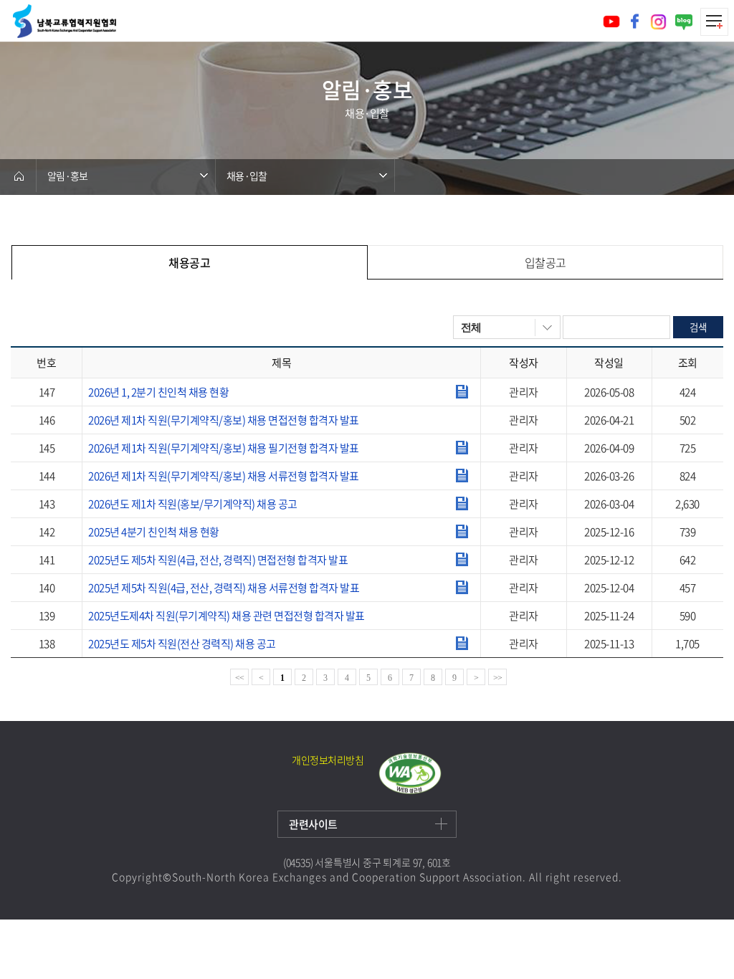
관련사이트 (313, 824)
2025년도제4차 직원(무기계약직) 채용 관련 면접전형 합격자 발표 (226, 616)
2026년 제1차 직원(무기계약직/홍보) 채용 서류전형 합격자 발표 (223, 476)
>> (497, 678)
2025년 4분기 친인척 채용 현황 (153, 532)
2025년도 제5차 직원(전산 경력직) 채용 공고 (182, 643)
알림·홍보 (67, 175)
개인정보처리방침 (327, 760)
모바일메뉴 (714, 22)
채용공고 (189, 262)
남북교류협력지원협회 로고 (65, 20)
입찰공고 (545, 262)
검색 (697, 327)
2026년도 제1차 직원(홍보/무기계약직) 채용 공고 (192, 504)
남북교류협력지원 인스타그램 (658, 22)
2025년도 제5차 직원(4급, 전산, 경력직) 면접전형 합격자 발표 (218, 560)
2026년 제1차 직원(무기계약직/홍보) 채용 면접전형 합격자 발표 (223, 420)
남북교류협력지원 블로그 (683, 22)
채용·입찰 (247, 175)
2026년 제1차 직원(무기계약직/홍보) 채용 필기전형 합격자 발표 (223, 448)
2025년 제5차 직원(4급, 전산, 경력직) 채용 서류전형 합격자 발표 (223, 588)
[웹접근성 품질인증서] (410, 773)
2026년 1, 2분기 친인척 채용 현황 (158, 392)
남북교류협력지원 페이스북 (635, 21)
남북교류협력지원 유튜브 (611, 21)
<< (239, 678)
